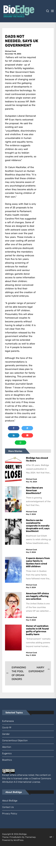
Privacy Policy (9, 813)
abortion (6, 747)
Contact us (8, 807)
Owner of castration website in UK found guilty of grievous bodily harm (37, 630)
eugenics (7, 753)
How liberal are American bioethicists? (34, 490)
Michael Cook (10, 51)
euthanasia (8, 721)
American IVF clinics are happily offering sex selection (37, 596)
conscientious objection (15, 740)
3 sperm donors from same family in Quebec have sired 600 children (38, 562)
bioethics (7, 760)
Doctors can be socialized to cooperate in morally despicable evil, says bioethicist (38, 526)
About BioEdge (9, 800)
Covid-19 (6, 727)
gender (6, 734)
